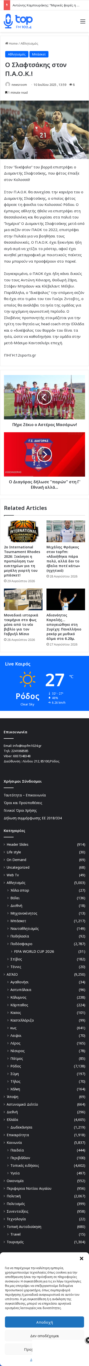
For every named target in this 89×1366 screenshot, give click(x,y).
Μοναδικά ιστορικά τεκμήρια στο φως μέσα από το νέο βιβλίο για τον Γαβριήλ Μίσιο (21, 624)
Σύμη (14, 1073)
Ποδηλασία (19, 936)
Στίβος (16, 959)
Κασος (15, 1012)
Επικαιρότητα (18, 1134)
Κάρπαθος (19, 1005)
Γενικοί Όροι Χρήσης (20, 810)
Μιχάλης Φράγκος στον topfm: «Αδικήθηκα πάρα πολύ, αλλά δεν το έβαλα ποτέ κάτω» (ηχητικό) (63, 559)
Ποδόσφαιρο (21, 943)
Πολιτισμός (16, 1203)
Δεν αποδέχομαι (44, 1335)
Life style (14, 852)
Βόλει (15, 898)
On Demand (16, 859)
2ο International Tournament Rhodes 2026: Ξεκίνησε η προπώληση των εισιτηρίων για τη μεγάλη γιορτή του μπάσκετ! (22, 561)
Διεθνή (16, 905)
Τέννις (15, 966)
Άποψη (12, 1096)
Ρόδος (15, 1066)
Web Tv (13, 875)
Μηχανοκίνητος (23, 913)
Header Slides (17, 844)
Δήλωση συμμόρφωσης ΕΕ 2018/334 (33, 818)
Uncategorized (18, 867)
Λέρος (15, 1043)
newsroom (19, 85)
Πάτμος (16, 1058)
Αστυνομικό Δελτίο (22, 1104)
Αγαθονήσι (19, 982)
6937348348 (21, 756)
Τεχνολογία (16, 1219)
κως (13, 1027)
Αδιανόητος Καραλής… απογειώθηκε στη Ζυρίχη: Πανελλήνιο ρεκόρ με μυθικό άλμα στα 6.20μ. (63, 627)
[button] (81, 1258)
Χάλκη (15, 1089)
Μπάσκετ (39, 54)
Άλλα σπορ (19, 890)
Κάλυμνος (18, 997)
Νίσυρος (17, 1050)
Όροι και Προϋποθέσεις (23, 802)
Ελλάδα (12, 1119)
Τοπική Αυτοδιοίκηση (24, 1226)
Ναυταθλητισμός (24, 928)
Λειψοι (16, 1035)
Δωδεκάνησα (21, 1127)
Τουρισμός (15, 1242)
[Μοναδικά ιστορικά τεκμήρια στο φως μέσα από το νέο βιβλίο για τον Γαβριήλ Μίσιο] (23, 599)
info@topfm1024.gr (27, 745)
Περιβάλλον (20, 1157)
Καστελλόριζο (22, 1020)
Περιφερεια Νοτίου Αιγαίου (29, 1188)
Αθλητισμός (29, 43)
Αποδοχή (44, 1322)
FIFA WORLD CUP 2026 (34, 951)
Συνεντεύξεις (17, 1211)
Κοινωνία (14, 1142)
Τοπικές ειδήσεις (24, 1165)
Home (13, 43)
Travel (15, 1234)
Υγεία (15, 1173)
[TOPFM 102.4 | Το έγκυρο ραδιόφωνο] (18, 21)
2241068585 (19, 751)
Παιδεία (17, 1150)
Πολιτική (14, 1196)
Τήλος (15, 1081)
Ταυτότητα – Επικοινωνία (25, 795)
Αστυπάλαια (20, 989)
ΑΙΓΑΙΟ (12, 974)
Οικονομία (15, 1180)
